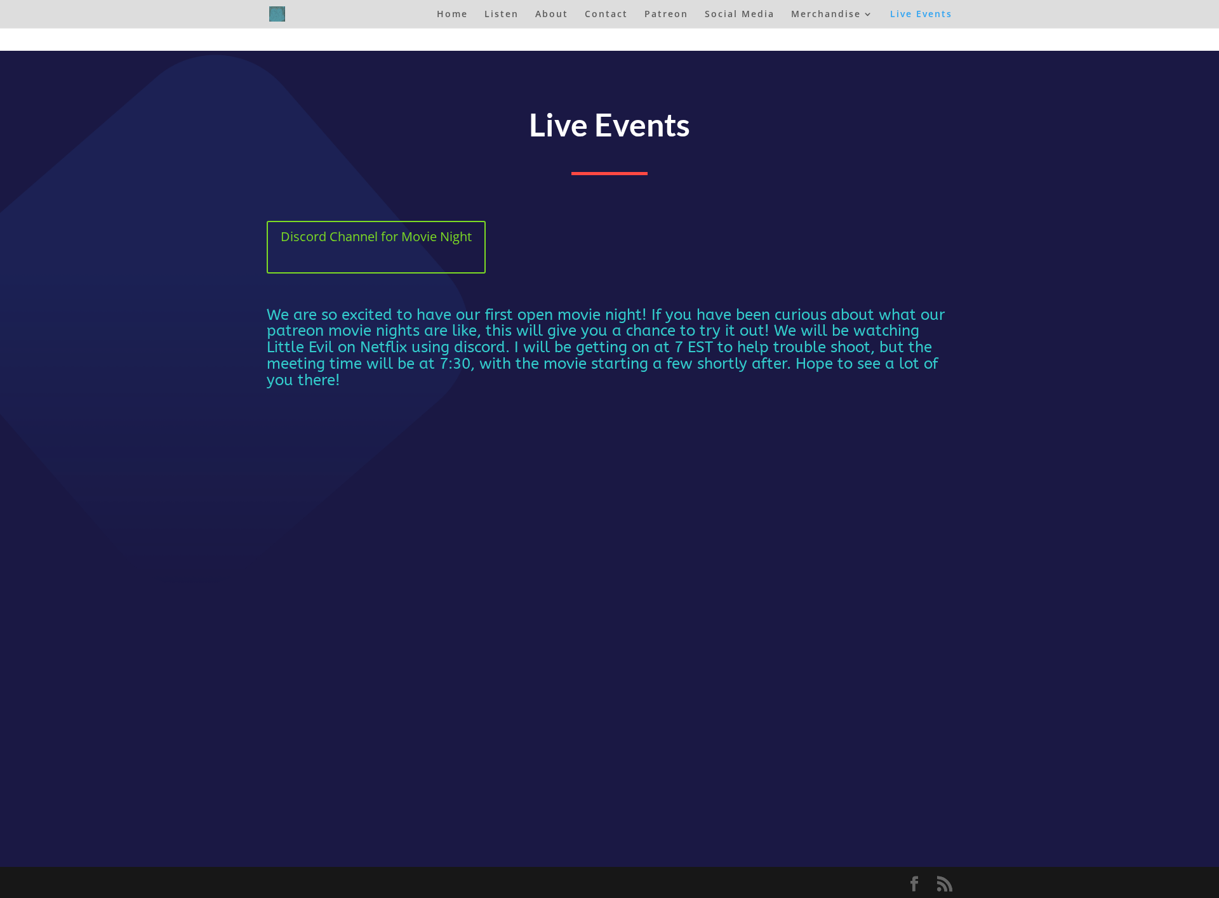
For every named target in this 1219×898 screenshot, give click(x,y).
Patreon (666, 15)
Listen (501, 15)
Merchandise (826, 15)
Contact (606, 15)
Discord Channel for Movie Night (376, 236)
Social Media (740, 15)
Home (452, 15)
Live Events (921, 15)
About (551, 15)
